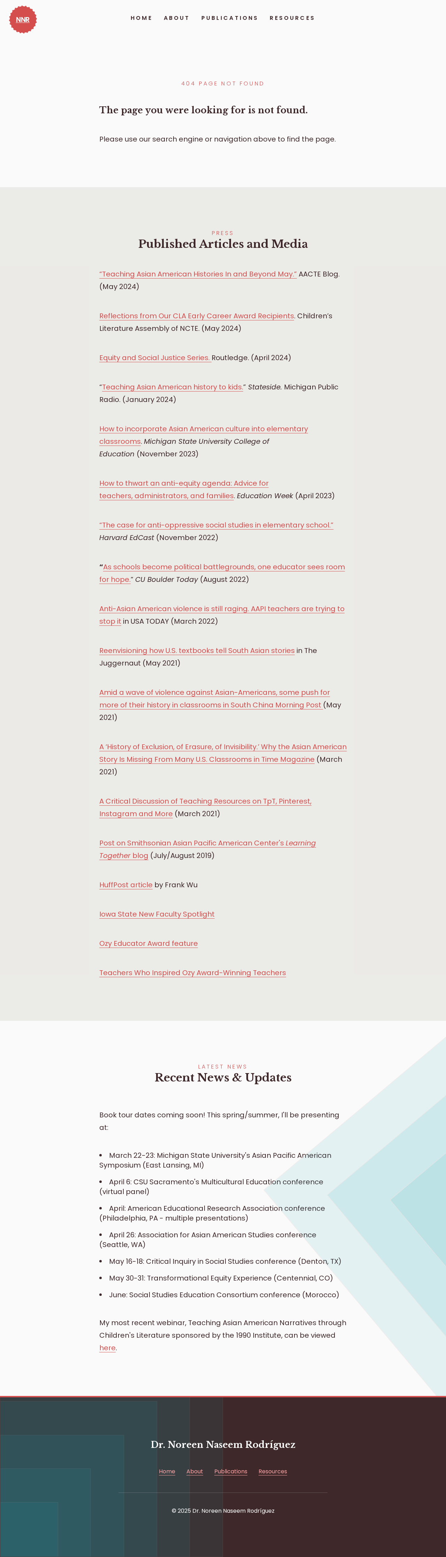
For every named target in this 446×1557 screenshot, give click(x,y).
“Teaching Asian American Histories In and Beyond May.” (198, 274)
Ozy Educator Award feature (148, 943)
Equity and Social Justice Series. (155, 358)
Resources (292, 18)
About (177, 18)
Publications (230, 18)
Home (142, 18)
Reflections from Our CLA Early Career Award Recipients (196, 316)
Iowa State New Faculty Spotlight (157, 914)
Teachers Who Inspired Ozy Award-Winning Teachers (192, 973)
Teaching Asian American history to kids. (172, 387)
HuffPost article (126, 885)
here (107, 1348)
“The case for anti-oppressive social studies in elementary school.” (216, 525)
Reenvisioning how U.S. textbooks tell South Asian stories (197, 650)
